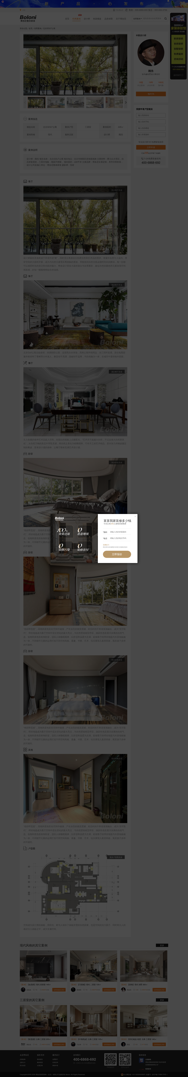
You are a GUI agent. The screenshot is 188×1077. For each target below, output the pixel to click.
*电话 (105, 538)
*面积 (105, 532)
